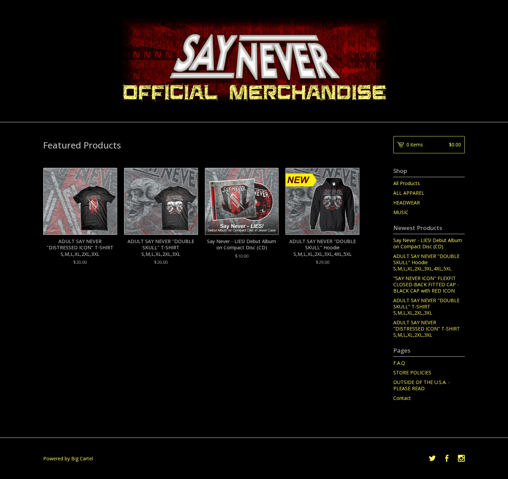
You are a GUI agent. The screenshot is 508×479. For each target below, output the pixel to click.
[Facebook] (446, 458)
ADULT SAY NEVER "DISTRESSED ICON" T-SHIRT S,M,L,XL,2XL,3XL (426, 328)
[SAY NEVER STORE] (254, 60)
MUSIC (400, 212)
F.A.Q (399, 363)
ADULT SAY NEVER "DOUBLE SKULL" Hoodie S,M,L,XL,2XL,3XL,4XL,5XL (426, 262)
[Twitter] (432, 458)
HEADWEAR (406, 202)
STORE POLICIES (412, 372)
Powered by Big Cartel (68, 458)
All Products (406, 183)
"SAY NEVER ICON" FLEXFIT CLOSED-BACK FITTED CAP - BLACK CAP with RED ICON (426, 284)
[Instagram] (461, 458)
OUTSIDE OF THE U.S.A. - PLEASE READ (421, 385)
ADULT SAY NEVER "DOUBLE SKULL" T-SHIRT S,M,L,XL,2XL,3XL (426, 306)
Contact (402, 398)
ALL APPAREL (408, 193)
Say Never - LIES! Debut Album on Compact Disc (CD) (427, 243)
